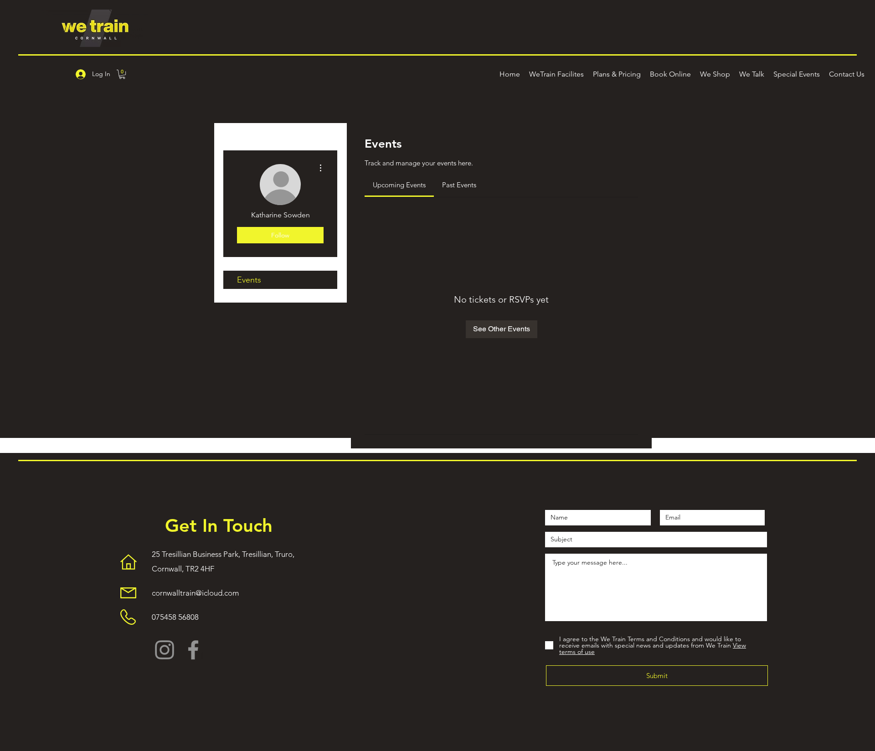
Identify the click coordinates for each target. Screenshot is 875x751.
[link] (399, 184)
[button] (122, 74)
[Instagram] (164, 650)
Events (249, 280)
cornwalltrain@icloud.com (195, 592)
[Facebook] (193, 650)
